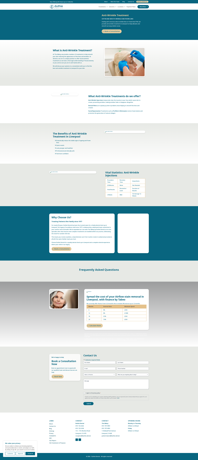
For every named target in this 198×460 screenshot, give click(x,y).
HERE (118, 398)
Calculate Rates (95, 326)
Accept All (30, 453)
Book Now (143, 7)
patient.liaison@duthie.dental (110, 436)
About (106, 1)
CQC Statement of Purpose (57, 443)
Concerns (112, 7)
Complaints (52, 436)
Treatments (102, 7)
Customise (10, 453)
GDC (50, 438)
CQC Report (52, 440)
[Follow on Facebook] (76, 439)
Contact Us (131, 1)
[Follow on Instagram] (80, 439)
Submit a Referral (142, 1)
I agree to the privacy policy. (93, 393)
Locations (121, 7)
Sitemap (51, 431)
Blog (123, 1)
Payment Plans (131, 7)
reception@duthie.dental (83, 436)
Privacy (51, 433)
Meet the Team (115, 1)
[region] (20, 449)
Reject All (20, 453)
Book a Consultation (112, 31)
